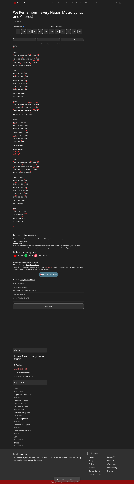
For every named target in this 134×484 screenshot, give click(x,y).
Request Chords (71, 3)
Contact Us (84, 3)
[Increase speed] (70, 479)
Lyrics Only (72, 40)
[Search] (116, 3)
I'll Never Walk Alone (20, 287)
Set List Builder (57, 3)
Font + (24, 40)
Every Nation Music (32, 265)
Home (47, 3)
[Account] (119, 3)
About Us (94, 3)
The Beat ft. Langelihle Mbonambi (24, 291)
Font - (48, 40)
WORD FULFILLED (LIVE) (21, 298)
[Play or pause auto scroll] (57, 479)
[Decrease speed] (63, 479)
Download (48, 306)
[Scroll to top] (76, 479)
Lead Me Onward (19, 294)
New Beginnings (18, 283)
